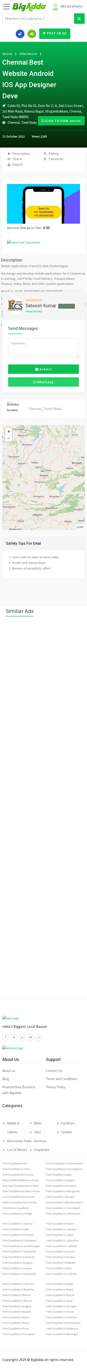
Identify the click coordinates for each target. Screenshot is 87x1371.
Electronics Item (19, 1141)
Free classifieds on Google (17, 1213)
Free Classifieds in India (16, 1169)
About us (8, 1070)
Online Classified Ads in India (19, 1202)
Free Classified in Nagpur (16, 1306)
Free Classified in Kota (59, 1268)
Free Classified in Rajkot (60, 1289)
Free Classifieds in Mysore (17, 1300)
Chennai (13, 122)
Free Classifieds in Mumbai (18, 1289)
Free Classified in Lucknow (61, 1274)
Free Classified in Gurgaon (17, 1262)
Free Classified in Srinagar (61, 1306)
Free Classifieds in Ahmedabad (64, 1163)
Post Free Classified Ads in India (20, 1185)
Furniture (68, 1123)
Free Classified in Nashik (16, 1311)
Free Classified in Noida (16, 1317)
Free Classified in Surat (59, 1300)
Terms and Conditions (61, 1079)
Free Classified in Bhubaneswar (64, 1202)
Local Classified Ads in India (18, 1196)
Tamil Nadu (29, 122)
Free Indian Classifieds (15, 1208)
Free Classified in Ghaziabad (19, 1251)
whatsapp (45, 382)
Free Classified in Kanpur (60, 1257)
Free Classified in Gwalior (17, 1268)
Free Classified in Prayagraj (18, 1334)
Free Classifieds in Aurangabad (64, 1169)
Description (21, 153)
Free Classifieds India (14, 1163)
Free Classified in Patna (15, 1323)
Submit (45, 369)
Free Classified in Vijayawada (63, 1323)
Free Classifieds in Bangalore (63, 1191)
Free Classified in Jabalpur (61, 1229)
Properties (41, 1150)
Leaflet (80, 527)
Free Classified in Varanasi (61, 1317)
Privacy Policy (56, 1087)
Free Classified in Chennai (17, 1223)
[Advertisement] (43, 810)
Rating (53, 153)
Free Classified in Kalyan (60, 1251)
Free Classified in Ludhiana (18, 1284)
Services (7, 54)
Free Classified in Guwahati (18, 1257)
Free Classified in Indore (60, 1223)
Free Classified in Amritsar (61, 1185)
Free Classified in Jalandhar (62, 1240)
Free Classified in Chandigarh (63, 1208)
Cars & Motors (17, 1150)
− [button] (8, 438)
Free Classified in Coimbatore (63, 1213)
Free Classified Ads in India (18, 1174)
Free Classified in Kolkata (60, 1262)
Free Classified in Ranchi (60, 1295)
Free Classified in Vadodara (62, 1328)
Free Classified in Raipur (60, 1284)
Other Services (28, 54)
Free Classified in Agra (59, 1174)
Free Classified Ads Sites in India (21, 1191)
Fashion (66, 1132)
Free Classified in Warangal (62, 1334)
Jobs (37, 1132)
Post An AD (57, 33)
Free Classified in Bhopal (60, 1196)
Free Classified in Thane (60, 1311)
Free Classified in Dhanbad (18, 1235)
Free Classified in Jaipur (60, 1235)
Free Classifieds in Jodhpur (61, 1246)
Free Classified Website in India (20, 1180)
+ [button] (8, 431)
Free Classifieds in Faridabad (19, 1240)
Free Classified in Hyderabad (19, 1274)
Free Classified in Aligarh (60, 1180)
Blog (5, 1079)
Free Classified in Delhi (15, 1229)
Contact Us (54, 1070)
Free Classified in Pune (15, 1328)
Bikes (38, 1123)
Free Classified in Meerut (16, 1295)
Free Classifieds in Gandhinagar (21, 1246)
